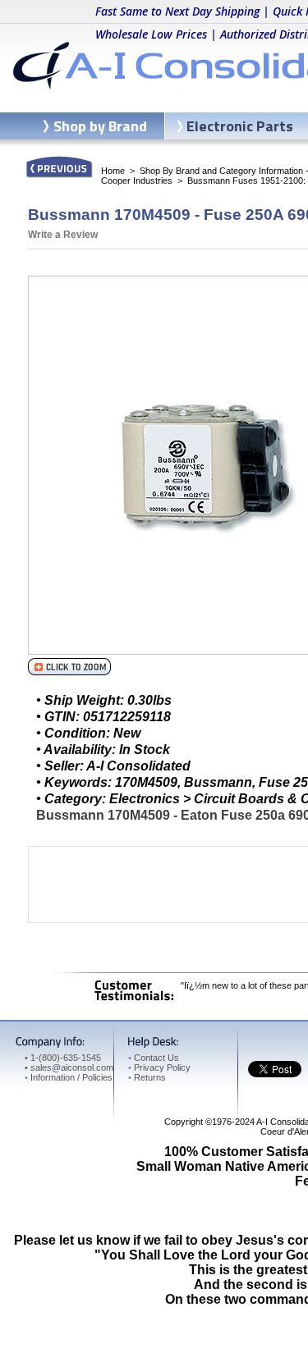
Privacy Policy (159, 1067)
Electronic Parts (239, 126)
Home (113, 171)
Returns (147, 1077)
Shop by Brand (100, 126)
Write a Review (63, 234)
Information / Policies (69, 1077)
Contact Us (153, 1058)
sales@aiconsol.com (71, 1067)
